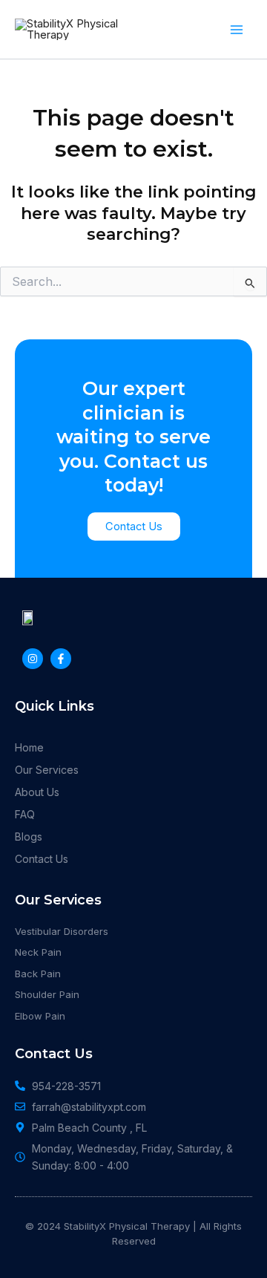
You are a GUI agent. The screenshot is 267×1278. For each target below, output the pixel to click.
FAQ (25, 814)
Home (29, 747)
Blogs (28, 836)
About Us (37, 792)
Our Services (47, 769)
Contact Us (41, 858)
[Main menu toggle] (236, 29)
